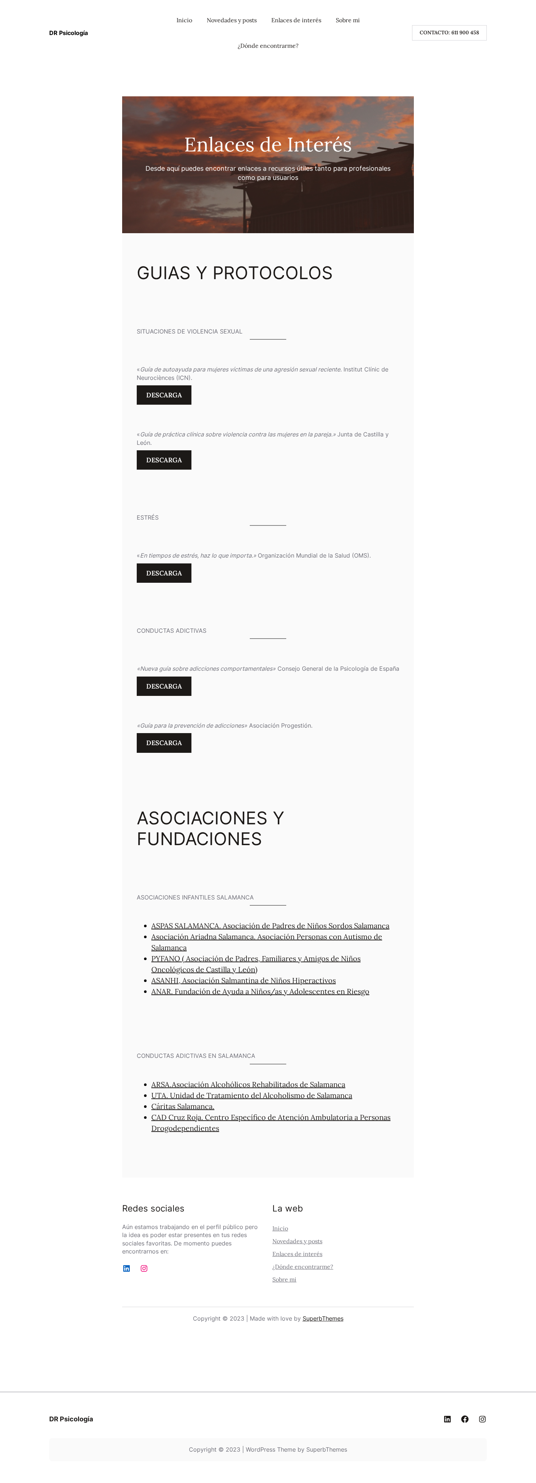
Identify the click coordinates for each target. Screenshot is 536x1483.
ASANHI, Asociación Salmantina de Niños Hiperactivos (243, 980)
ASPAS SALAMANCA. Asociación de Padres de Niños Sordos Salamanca (270, 925)
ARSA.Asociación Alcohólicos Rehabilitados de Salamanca (248, 1084)
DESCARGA (164, 395)
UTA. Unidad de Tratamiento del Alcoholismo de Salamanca (251, 1095)
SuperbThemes (323, 1318)
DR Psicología (68, 32)
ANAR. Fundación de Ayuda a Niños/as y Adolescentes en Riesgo (260, 991)
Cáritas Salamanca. (182, 1106)
